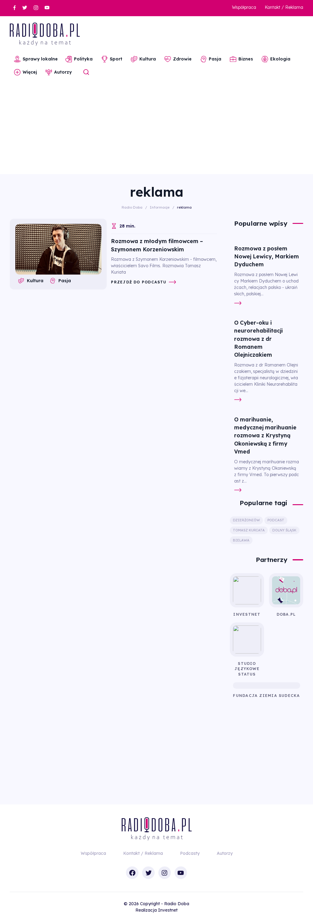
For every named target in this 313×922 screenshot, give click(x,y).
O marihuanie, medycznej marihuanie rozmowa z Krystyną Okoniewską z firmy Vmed (265, 435)
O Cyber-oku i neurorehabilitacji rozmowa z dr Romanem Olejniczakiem (258, 338)
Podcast (275, 520)
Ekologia (280, 59)
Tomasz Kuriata (249, 530)
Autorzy (63, 72)
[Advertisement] (156, 128)
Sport (116, 59)
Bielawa (241, 540)
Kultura (147, 59)
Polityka (83, 59)
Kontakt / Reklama (284, 7)
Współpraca (244, 7)
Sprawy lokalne (40, 59)
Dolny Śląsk (284, 530)
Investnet (168, 910)
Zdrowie (182, 59)
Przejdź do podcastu (138, 282)
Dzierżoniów (246, 520)
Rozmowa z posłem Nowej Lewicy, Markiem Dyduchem (266, 256)
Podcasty (190, 853)
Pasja (215, 59)
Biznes (245, 59)
